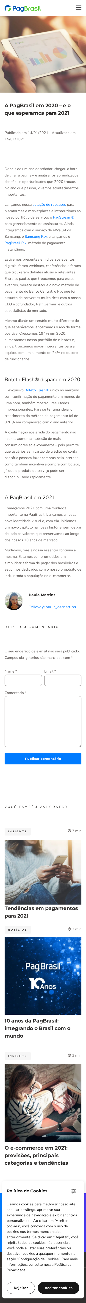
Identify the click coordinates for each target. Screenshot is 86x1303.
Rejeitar (21, 1288)
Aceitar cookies (58, 1288)
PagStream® (63, 217)
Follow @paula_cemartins (52, 607)
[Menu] (78, 7)
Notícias (18, 930)
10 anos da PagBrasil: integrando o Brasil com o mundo (37, 1028)
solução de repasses (49, 204)
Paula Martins (42, 595)
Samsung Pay (36, 236)
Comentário (15, 692)
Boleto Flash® (36, 390)
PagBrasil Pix (15, 243)
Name (11, 671)
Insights (17, 831)
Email (50, 671)
